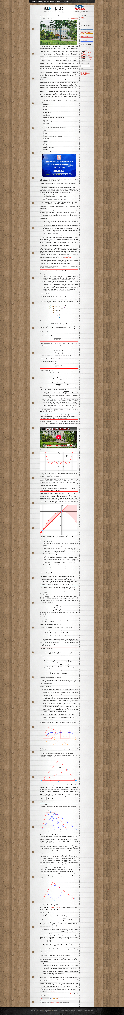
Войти (82, 71)
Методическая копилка (55, 1002)
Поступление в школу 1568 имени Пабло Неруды (86, 50)
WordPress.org (84, 74)
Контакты (65, 1)
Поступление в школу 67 (86, 59)
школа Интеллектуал (49, 1001)
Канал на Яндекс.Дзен (85, 33)
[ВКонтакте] (50, 998)
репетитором (67, 257)
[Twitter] (52, 998)
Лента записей (84, 72)
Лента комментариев (85, 73)
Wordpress (51, 1010)
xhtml (43, 1010)
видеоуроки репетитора (48, 1000)
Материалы (58, 1)
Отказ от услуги (84, 21)
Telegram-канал (83, 41)
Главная (34, 1)
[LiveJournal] (56, 998)
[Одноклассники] (53, 998)
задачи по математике (57, 1000)
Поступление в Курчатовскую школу (85, 55)
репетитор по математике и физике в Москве (62, 993)
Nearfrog (37, 1010)
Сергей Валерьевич (74, 18)
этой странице (51, 991)
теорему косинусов (55, 907)
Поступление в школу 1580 (86, 52)
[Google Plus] (58, 998)
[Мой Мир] (55, 998)
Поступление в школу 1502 (86, 46)
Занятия (46, 1)
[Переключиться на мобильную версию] (62, 1014)
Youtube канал (83, 37)
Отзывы (40, 1)
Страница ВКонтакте (84, 29)
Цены (52, 1)
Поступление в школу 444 (86, 57)
